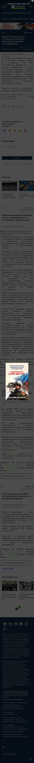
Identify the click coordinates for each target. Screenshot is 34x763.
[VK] (10, 624)
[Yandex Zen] (5, 624)
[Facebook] (5, 629)
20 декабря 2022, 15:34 (27, 209)
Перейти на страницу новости (14, 373)
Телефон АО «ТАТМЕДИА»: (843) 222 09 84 (16, 736)
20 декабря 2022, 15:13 (27, 384)
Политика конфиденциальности (13, 699)
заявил (30, 65)
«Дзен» (13, 98)
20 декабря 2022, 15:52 (9, 49)
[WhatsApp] (18, 106)
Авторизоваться (9, 163)
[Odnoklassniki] (26, 624)
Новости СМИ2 (8, 568)
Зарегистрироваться (25, 163)
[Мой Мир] (23, 106)
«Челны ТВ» (12, 454)
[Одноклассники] (13, 106)
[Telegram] (8, 106)
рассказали (14, 246)
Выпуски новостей (19, 19)
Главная (5, 19)
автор (4, 32)
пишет (30, 521)
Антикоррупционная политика (12, 734)
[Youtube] (21, 624)
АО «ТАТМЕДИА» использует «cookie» (14, 691)
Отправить (17, 158)
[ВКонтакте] (4, 106)
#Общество (28, 32)
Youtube (21, 96)
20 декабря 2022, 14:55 (27, 488)
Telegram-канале (13, 362)
